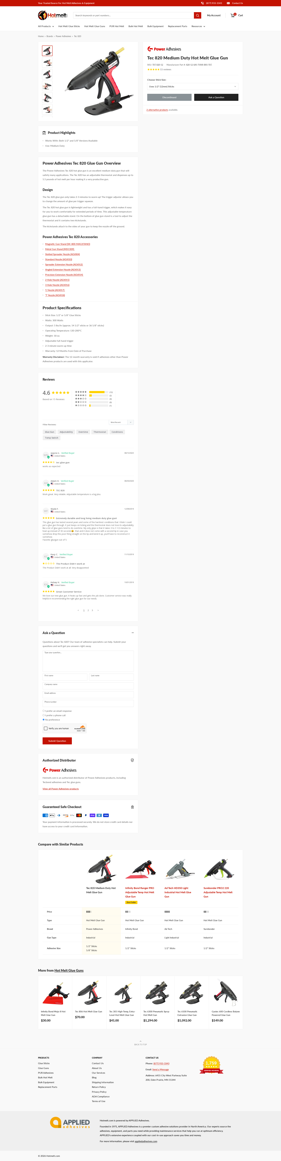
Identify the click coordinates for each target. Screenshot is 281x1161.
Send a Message (160, 1069)
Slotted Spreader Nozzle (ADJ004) (62, 254)
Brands (50, 36)
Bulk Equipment (155, 26)
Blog (94, 1077)
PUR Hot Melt (116, 26)
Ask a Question (216, 97)
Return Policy (99, 1086)
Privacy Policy (99, 1091)
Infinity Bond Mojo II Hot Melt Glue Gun (53, 1013)
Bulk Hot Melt (135, 26)
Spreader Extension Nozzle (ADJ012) (64, 264)
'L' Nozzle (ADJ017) (55, 290)
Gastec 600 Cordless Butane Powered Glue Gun (226, 1013)
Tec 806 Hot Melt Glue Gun (88, 1011)
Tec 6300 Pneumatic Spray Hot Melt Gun (156, 1013)
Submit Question (57, 740)
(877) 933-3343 (211, 3)
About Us (97, 1068)
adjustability (66, 432)
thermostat (100, 432)
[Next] (243, 1002)
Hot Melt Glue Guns (94, 26)
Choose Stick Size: (169, 79)
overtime (83, 432)
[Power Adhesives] (192, 49)
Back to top (140, 1044)
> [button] (98, 610)
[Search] (197, 15)
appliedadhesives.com (146, 1141)
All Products (44, 26)
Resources (197, 26)
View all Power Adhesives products (61, 788)
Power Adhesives (63, 36)
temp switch (51, 437)
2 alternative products (157, 109)
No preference (52, 719)
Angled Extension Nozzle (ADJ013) (63, 269)
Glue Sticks (44, 1063)
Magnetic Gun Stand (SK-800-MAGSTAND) (67, 243)
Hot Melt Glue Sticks (69, 26)
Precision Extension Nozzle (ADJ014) (64, 274)
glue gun (49, 432)
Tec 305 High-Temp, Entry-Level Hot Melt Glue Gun (122, 1013)
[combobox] (133, 15)
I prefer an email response (58, 710)
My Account (214, 15)
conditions (117, 432)
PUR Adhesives (46, 1072)
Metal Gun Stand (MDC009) (60, 249)
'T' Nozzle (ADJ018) (55, 295)
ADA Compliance (100, 1096)
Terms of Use (98, 1101)
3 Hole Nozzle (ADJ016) (57, 284)
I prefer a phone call (55, 715)
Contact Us (237, 3)
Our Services (98, 1072)
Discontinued (169, 97)
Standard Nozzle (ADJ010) (58, 259)
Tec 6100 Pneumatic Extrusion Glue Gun (187, 1013)
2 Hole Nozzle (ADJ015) (57, 279)
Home (41, 36)
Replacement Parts (177, 26)
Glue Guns (43, 1068)
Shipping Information (103, 1082)
